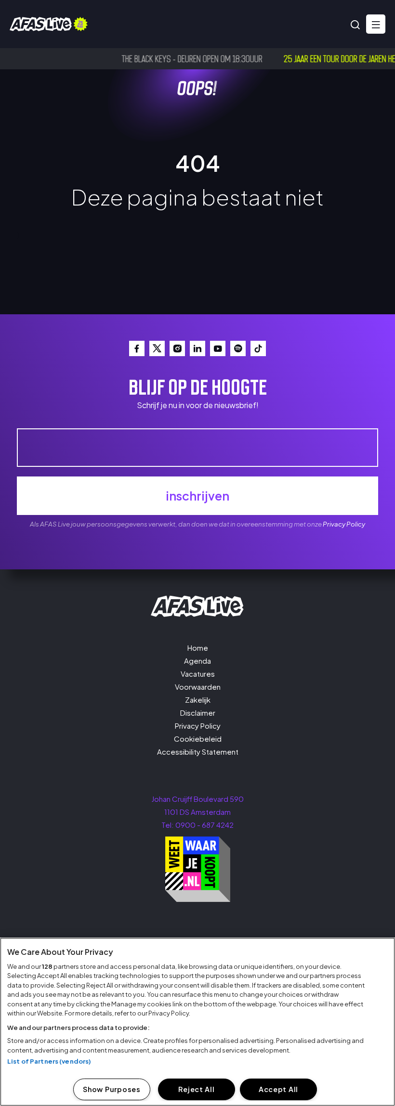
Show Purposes (111, 1089)
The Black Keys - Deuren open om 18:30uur (178, 58)
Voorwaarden (198, 686)
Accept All (278, 1089)
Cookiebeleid (198, 738)
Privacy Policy (344, 524)
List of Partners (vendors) (49, 1061)
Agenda (197, 660)
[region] (197, 1022)
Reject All (196, 1089)
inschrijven (197, 495)
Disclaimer (197, 712)
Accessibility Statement (197, 751)
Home (197, 647)
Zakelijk (198, 699)
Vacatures (198, 673)
